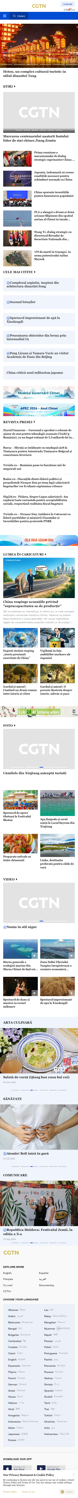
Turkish (52, 1415)
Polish (51, 1347)
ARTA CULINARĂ (17, 1022)
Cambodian (17, 1341)
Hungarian (18, 1415)
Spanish (53, 1390)
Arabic (15, 1316)
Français (8, 1278)
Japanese (18, 1434)
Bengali (15, 1328)
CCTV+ (7, 1291)
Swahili (53, 1396)
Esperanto (19, 1365)
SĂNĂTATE (12, 1099)
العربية (42, 1278)
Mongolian (54, 1322)
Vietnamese (56, 1434)
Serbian (53, 1378)
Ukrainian (55, 1421)
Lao (49, 1309)
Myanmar (57, 1328)
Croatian (17, 1347)
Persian (52, 1341)
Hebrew (16, 1402)
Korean (16, 1440)
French (16, 1378)
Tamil (50, 1402)
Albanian (16, 1309)
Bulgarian (19, 1334)
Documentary (46, 1285)
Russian (53, 1371)
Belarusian (20, 1322)
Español (43, 1272)
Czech (15, 1353)
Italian (16, 1427)
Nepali (51, 1334)
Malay (55, 1316)
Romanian (54, 1365)
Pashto (51, 1359)
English (7, 1272)
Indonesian (23, 1421)
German (17, 1384)
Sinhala (52, 1384)
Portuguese (56, 1353)
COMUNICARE (15, 1175)
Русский (7, 1285)
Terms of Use (28, 1492)
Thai (49, 1409)
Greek (16, 1390)
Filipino (16, 1371)
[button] (6, 64)
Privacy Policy (10, 1492)
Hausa (15, 1396)
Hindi (14, 1409)
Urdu (49, 1427)
